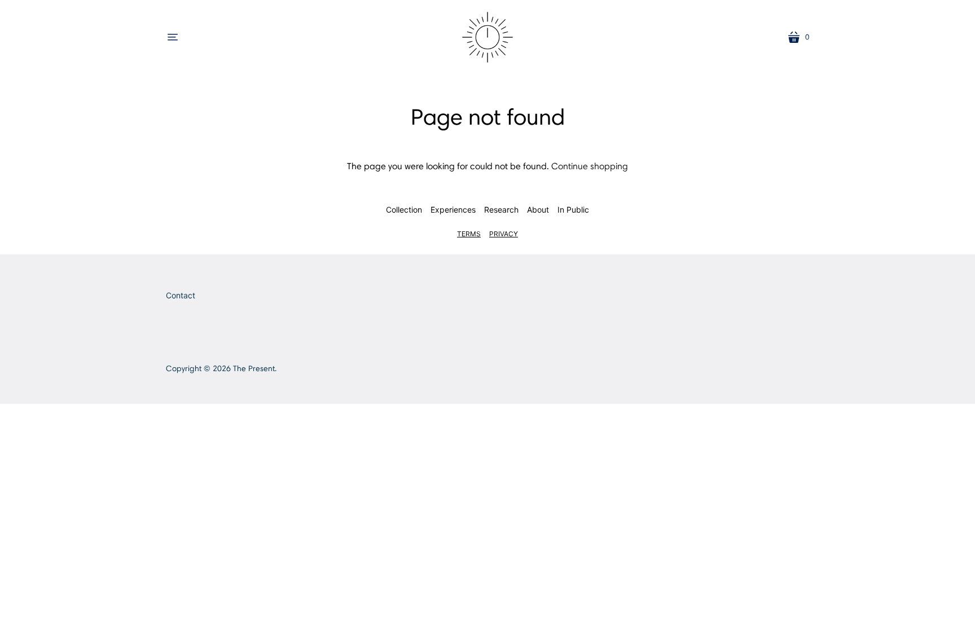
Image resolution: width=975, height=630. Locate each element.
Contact (180, 295)
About (538, 209)
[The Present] (487, 37)
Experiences (453, 209)
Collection (404, 209)
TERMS (469, 234)
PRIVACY (503, 234)
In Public (573, 209)
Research (501, 209)
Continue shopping (589, 166)
